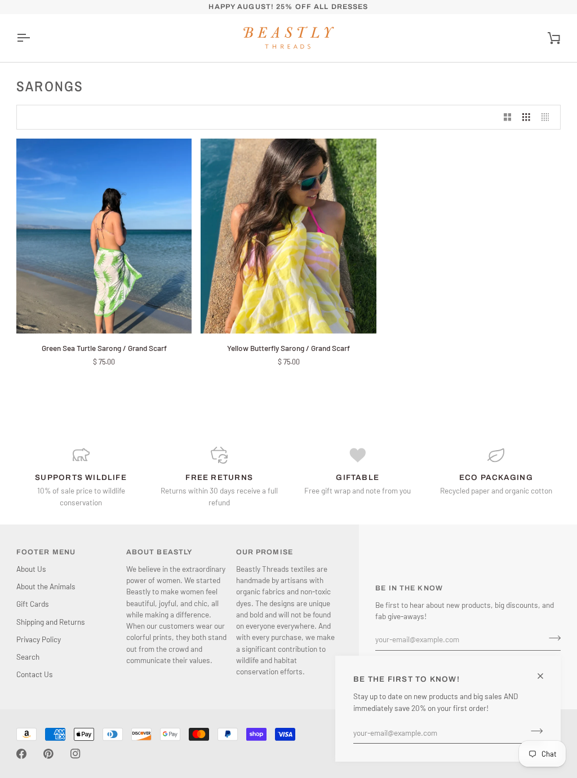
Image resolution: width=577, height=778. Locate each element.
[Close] (545, 676)
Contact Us (34, 674)
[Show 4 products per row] (548, 117)
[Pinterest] (48, 754)
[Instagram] (75, 754)
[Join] (533, 731)
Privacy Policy (38, 639)
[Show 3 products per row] (526, 117)
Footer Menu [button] (46, 552)
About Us (31, 569)
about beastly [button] (159, 552)
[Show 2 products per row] (507, 117)
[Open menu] (33, 38)
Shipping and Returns (50, 621)
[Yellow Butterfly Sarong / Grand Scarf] (288, 236)
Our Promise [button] (264, 552)
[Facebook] (21, 754)
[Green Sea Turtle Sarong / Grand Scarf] (104, 236)
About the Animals (46, 586)
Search (27, 656)
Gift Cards (32, 603)
